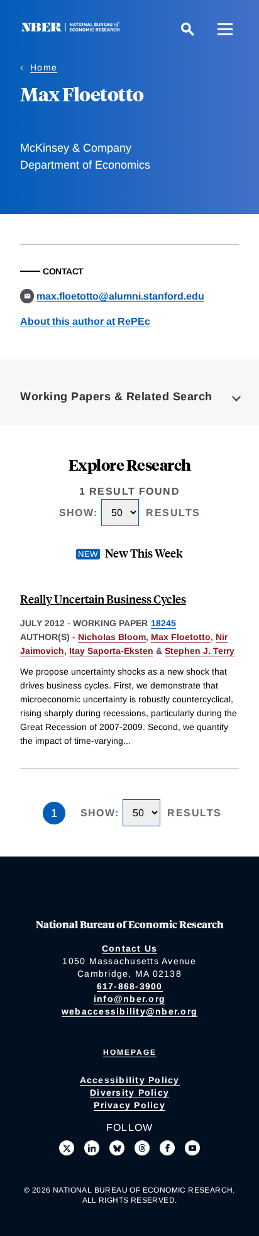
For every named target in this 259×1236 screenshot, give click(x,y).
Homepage (130, 1052)
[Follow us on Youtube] (192, 1147)
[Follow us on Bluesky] (116, 1147)
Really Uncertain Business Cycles (103, 599)
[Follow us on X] (66, 1147)
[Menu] (225, 29)
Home (43, 67)
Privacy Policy (129, 1105)
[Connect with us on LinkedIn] (91, 1147)
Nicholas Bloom (112, 637)
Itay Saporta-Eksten (111, 651)
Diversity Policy (129, 1092)
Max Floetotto (181, 637)
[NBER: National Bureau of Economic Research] (73, 28)
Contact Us (130, 948)
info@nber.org (129, 999)
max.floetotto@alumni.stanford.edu (120, 296)
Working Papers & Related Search (116, 396)
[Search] (187, 29)
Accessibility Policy (130, 1080)
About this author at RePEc (85, 321)
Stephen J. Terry (199, 651)
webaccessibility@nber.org (129, 1011)
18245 (163, 623)
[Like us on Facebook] (167, 1147)
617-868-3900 (130, 986)
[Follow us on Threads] (142, 1147)
